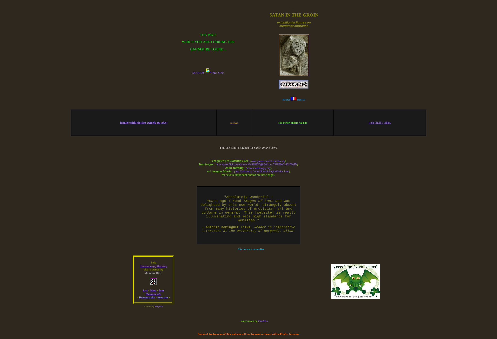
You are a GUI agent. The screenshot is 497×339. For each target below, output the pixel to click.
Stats (153, 290)
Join (161, 290)
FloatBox (263, 321)
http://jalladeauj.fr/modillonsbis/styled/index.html (262, 171)
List (145, 290)
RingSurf (159, 306)
